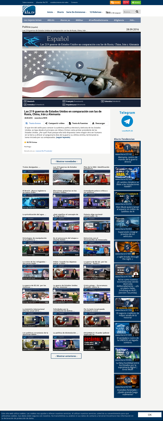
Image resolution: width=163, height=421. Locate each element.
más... (132, 20)
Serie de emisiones (76, 12)
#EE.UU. (51, 20)
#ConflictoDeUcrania (98, 20)
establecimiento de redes (59, 2)
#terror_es (65, 20)
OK (150, 414)
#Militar (79, 20)
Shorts (60, 12)
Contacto (74, 2)
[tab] (34, 123)
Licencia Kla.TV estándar (44, 151)
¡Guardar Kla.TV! (42, 2)
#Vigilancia (119, 20)
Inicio (50, 12)
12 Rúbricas (96, 12)
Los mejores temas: (33, 20)
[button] (115, 2)
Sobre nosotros (28, 2)
